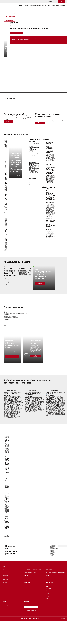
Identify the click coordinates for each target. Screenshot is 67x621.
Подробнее (40, 283)
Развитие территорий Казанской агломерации (33, 569)
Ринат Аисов (36, 143)
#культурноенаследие (11, 13)
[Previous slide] (10, 25)
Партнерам (48, 586)
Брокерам (48, 595)
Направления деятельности (52, 566)
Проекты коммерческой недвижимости (31, 570)
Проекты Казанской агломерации (7, 284)
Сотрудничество (26, 5)
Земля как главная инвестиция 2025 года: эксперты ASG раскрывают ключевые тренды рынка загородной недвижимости (50, 196)
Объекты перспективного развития (24, 274)
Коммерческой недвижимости (25, 269)
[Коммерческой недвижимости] (25, 266)
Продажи (53, 5)
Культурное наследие (7, 517)
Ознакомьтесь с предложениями (11, 356)
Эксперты (4, 569)
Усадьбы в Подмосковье (22, 273)
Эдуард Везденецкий (36, 159)
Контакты (26, 601)
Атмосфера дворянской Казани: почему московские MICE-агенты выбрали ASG (8, 524)
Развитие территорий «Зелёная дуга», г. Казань (9, 280)
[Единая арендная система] (34, 315)
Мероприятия (27, 582)
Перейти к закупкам (35, 356)
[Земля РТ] (34, 311)
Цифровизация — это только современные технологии (34, 163)
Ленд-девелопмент (8, 456)
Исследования (49, 189)
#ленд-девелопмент (10, 16)
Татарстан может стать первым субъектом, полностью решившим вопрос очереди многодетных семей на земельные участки (9, 465)
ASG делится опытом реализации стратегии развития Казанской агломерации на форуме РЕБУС (50, 147)
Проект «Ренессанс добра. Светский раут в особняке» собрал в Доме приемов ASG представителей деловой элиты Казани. (8, 508)
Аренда (57, 5)
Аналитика (7, 138)
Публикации (44, 5)
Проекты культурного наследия (30, 572)
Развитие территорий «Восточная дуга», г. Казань (9, 282)
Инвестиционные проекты (35, 5)
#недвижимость (9, 20)
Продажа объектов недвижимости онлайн (12, 344)
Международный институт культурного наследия (55, 572)
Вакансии (5, 601)
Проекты (36, 269)
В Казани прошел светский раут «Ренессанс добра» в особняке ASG (8, 498)
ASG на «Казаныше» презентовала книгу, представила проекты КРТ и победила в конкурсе (50, 169)
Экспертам (48, 591)
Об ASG (20, 5)
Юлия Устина (36, 176)
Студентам (5, 603)
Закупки (49, 5)
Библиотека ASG (6, 570)
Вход (62, 1)
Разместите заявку (35, 342)
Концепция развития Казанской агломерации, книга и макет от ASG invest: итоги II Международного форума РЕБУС (18, 162)
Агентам (47, 593)
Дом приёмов (62, 5)
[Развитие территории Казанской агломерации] (10, 266)
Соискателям (5, 605)
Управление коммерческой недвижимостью (54, 570)
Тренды (47, 140)
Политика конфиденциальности (30, 610)
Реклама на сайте (28, 603)
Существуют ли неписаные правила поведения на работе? (34, 179)
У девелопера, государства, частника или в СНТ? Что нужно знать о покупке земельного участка (50, 225)
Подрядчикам (48, 588)
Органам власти (49, 598)
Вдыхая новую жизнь (8, 491)
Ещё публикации (6, 536)
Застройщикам (48, 596)
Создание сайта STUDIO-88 (60, 618)
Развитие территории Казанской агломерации (10, 271)
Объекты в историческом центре (24, 272)
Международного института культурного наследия (43, 275)
